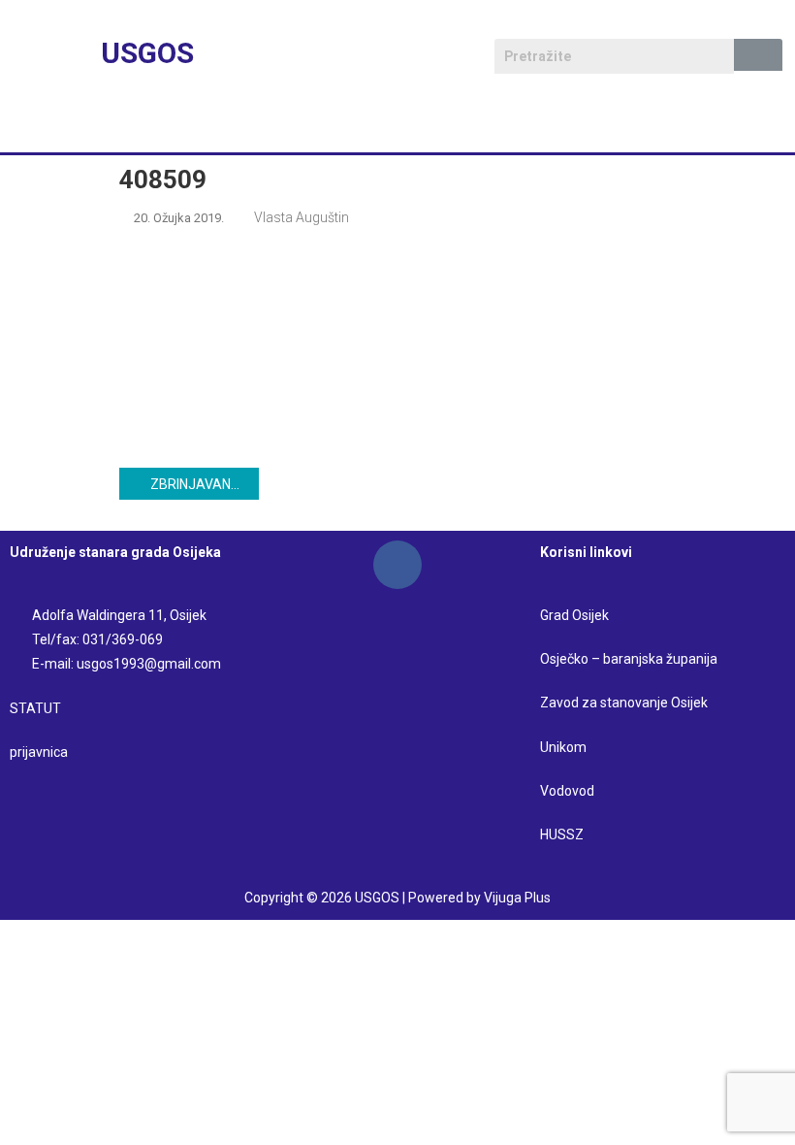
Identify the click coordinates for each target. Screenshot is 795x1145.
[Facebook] (397, 564)
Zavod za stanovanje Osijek (624, 702)
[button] (397, 125)
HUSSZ (562, 834)
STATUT (35, 708)
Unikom (563, 747)
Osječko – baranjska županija (628, 659)
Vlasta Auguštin (301, 217)
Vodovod (568, 791)
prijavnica (39, 752)
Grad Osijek (574, 615)
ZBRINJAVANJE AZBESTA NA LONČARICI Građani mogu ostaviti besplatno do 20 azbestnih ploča (204, 484)
